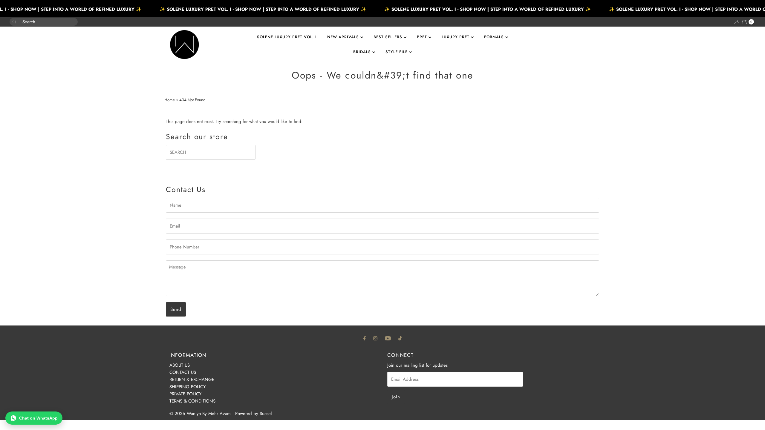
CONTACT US (182, 372)
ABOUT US (179, 365)
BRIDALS (362, 52)
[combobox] (39, 22)
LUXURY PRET (456, 37)
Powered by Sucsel (253, 413)
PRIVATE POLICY (185, 394)
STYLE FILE (397, 52)
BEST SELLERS (389, 37)
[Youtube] (388, 338)
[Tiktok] (400, 338)
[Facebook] (364, 338)
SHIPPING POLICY (187, 386)
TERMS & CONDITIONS (192, 401)
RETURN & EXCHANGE (191, 379)
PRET (423, 37)
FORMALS (494, 37)
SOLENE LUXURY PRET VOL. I (287, 37)
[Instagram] (375, 338)
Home (169, 100)
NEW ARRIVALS (343, 37)
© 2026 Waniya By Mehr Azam (200, 413)
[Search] (70, 18)
